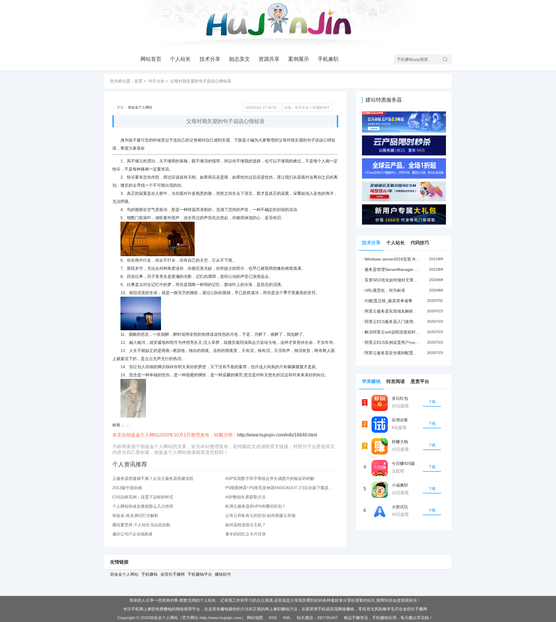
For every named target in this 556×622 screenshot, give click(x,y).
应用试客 (400, 420)
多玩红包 (400, 398)
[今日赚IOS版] (380, 468)
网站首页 (150, 59)
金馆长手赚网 (172, 574)
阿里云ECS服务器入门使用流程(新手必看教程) (405, 321)
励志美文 (239, 59)
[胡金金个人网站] (200, 23)
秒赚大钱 (400, 441)
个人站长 (180, 59)
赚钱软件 (223, 574)
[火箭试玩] (380, 511)
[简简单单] (356, 23)
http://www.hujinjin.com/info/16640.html (277, 434)
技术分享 (210, 59)
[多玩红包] (380, 403)
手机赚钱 (149, 574)
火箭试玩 (400, 506)
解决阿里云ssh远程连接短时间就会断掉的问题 (405, 332)
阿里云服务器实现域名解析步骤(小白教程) (401, 311)
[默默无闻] (278, 23)
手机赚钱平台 (200, 574)
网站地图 (255, 617)
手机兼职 (328, 59)
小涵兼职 (400, 485)
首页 (138, 81)
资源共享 (269, 59)
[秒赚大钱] (380, 446)
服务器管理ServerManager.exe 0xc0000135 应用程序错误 (416, 269)
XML (287, 617)
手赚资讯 (360, 617)
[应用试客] (380, 424)
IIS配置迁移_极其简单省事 (387, 300)
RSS (273, 617)
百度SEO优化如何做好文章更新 (392, 280)
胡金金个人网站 (140, 107)
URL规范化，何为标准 (383, 290)
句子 (311, 140)
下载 (432, 402)
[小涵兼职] (380, 490)
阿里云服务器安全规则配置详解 (391, 353)
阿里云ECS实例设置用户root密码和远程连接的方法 (409, 342)
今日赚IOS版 (403, 463)
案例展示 (298, 59)
